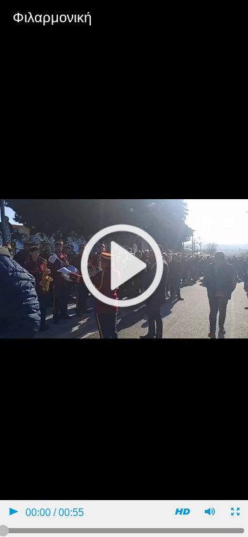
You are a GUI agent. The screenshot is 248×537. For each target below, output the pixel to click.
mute (209, 513)
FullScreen (234, 513)
